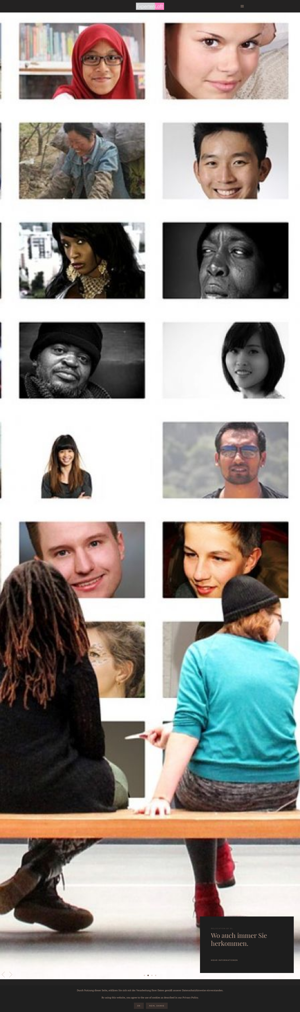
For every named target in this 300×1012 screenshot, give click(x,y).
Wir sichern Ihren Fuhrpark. (155, 975)
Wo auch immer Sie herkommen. (148, 975)
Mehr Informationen (224, 960)
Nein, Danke (156, 1006)
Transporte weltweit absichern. (152, 975)
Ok (138, 1006)
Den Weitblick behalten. (144, 975)
